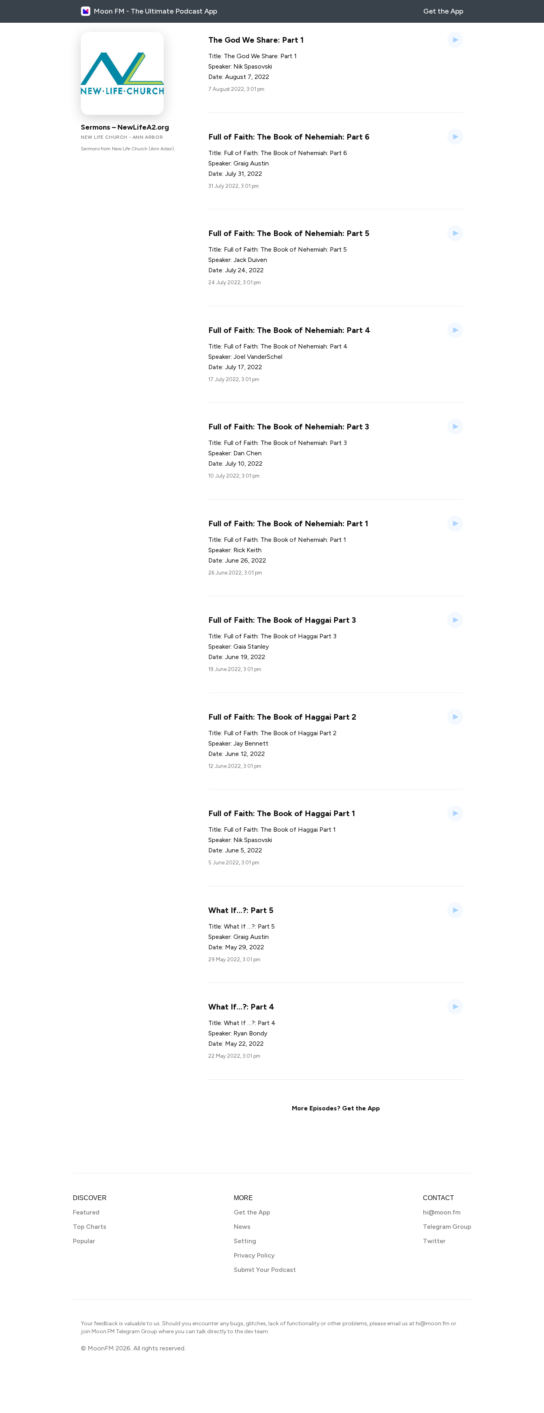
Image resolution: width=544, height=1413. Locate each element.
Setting (245, 1241)
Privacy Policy (254, 1255)
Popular (84, 1241)
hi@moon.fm (441, 1212)
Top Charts (89, 1226)
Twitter (434, 1241)
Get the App (443, 11)
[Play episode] (455, 40)
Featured (86, 1212)
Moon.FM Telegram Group (124, 1331)
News (242, 1226)
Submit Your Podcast (265, 1269)
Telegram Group (447, 1226)
